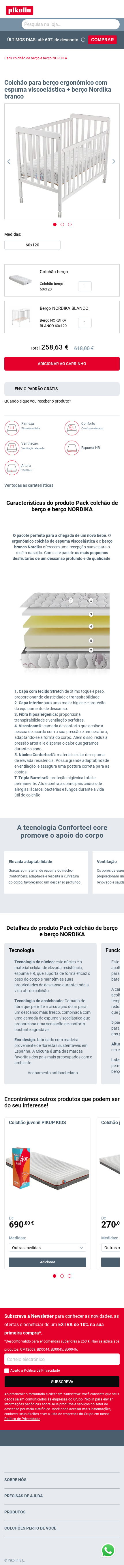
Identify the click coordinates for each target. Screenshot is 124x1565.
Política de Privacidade (42, 1370)
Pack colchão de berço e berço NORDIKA (35, 58)
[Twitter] (51, 1438)
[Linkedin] (84, 1438)
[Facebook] (39, 1438)
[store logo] (19, 9)
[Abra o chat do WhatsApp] (108, 1550)
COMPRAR (102, 39)
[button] (16, 161)
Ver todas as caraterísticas (28, 485)
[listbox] (63, 246)
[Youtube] (62, 1438)
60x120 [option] (32, 245)
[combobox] (71, 24)
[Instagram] (73, 1438)
